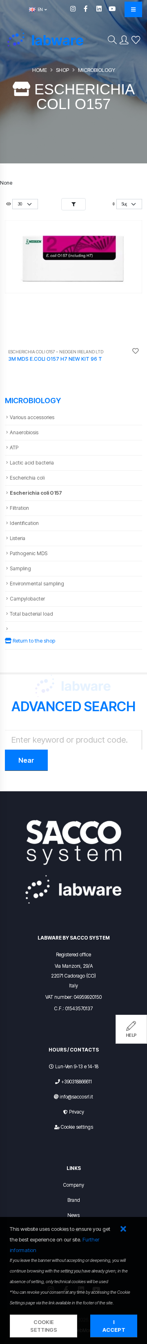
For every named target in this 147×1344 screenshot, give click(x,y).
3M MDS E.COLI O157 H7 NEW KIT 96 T (55, 359)
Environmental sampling (37, 583)
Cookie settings (77, 1127)
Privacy (76, 1112)
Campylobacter (27, 599)
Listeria (17, 538)
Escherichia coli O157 (36, 493)
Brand (73, 1200)
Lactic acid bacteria (32, 463)
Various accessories (32, 417)
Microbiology (96, 70)
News (73, 1215)
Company (73, 1185)
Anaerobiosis (24, 432)
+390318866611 (76, 1082)
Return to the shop (33, 640)
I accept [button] (113, 1326)
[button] (123, 1229)
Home (39, 70)
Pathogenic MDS (28, 553)
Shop (62, 70)
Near (26, 760)
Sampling (20, 568)
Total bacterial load (31, 614)
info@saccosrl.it (76, 1097)
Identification (24, 523)
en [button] (39, 9)
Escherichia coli (27, 478)
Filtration (19, 508)
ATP (14, 447)
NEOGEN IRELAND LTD (81, 352)
